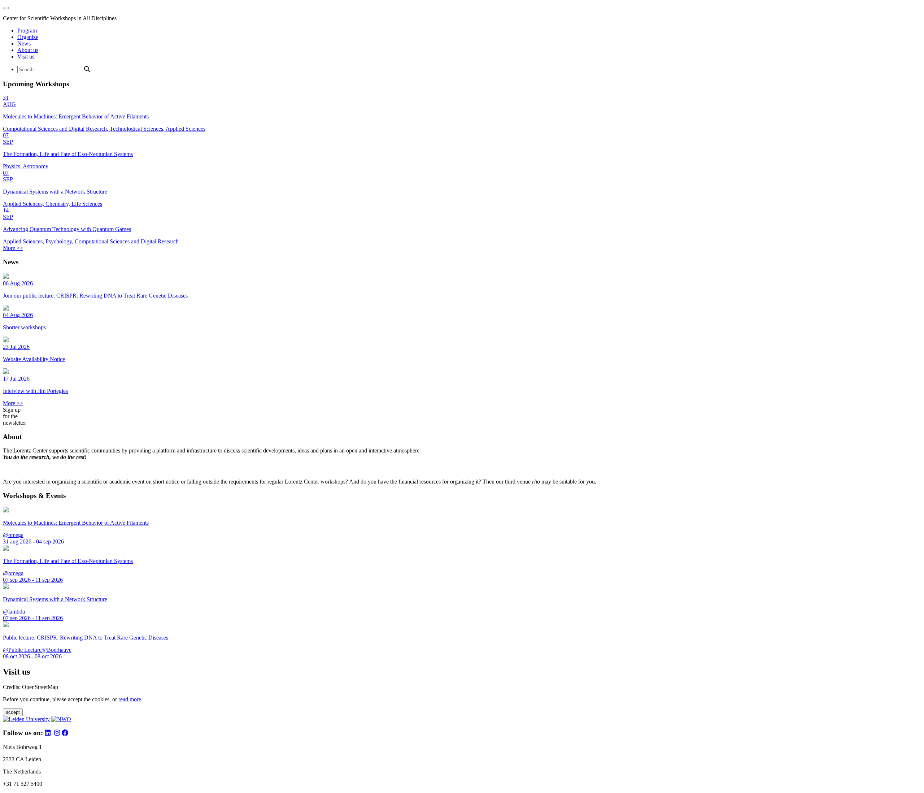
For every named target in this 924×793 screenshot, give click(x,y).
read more (129, 699)
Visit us (25, 56)
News (24, 43)
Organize (27, 37)
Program (27, 30)
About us (27, 50)
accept (13, 712)
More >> (13, 248)
